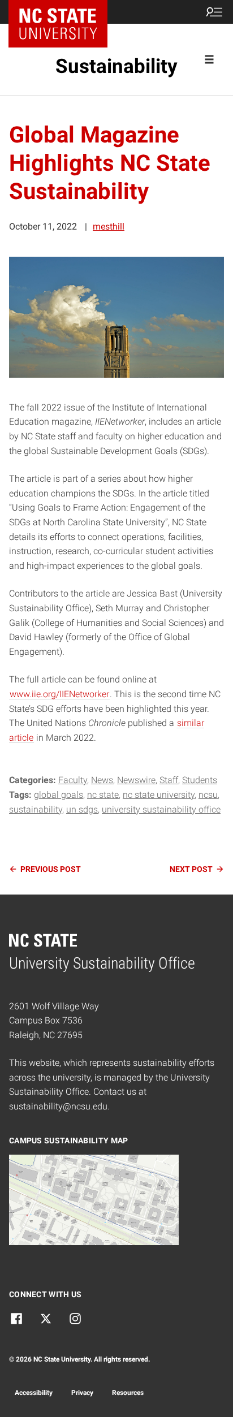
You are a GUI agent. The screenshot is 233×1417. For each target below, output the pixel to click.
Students (199, 780)
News (102, 780)
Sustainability (116, 66)
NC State (103, 794)
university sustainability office (161, 809)
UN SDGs (82, 809)
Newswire (136, 780)
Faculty (72, 780)
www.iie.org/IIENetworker (59, 694)
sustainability (35, 809)
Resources (128, 1393)
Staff (168, 780)
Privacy (82, 1393)
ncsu (208, 794)
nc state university (159, 794)
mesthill (108, 226)
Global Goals (58, 794)
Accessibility (34, 1393)
